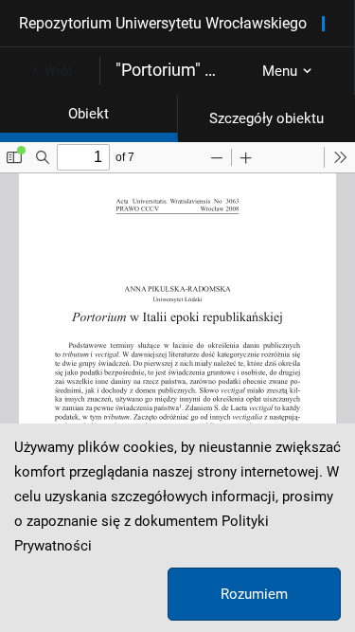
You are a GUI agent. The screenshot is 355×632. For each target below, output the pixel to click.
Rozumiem (254, 594)
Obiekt (88, 113)
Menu (279, 71)
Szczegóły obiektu (266, 118)
